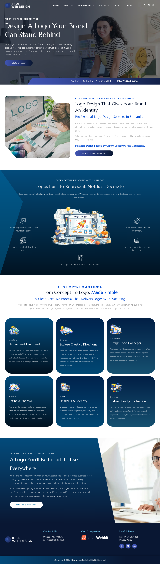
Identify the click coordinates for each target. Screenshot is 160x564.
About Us (68, 5)
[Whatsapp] (153, 5)
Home (56, 5)
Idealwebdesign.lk (79, 560)
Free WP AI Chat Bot (128, 537)
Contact (129, 5)
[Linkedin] (148, 5)
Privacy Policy (125, 540)
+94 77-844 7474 (127, 81)
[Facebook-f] (144, 5)
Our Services (84, 5)
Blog (117, 5)
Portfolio (104, 5)
